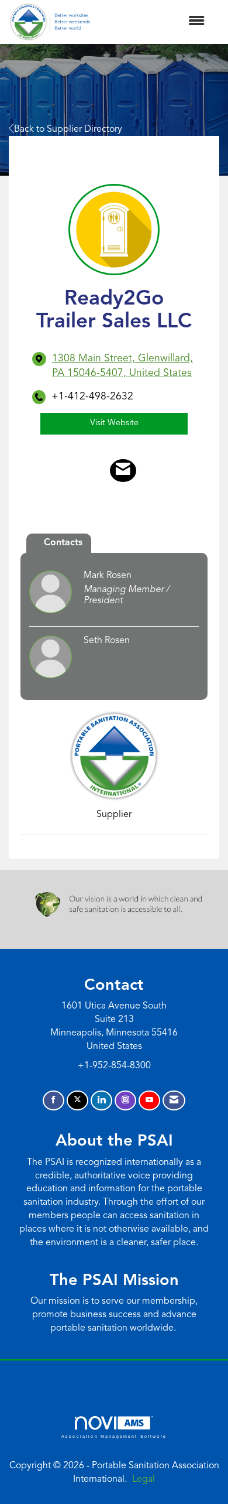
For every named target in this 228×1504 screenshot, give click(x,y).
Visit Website (114, 423)
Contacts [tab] (63, 543)
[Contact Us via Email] (174, 1101)
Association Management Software (114, 1436)
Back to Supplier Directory (68, 129)
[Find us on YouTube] (149, 1101)
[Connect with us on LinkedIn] (101, 1101)
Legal (143, 1479)
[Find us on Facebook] (53, 1101)
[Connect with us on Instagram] (125, 1101)
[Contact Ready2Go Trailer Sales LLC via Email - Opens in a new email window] (123, 471)
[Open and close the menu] (153, 22)
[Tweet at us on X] (77, 1101)
